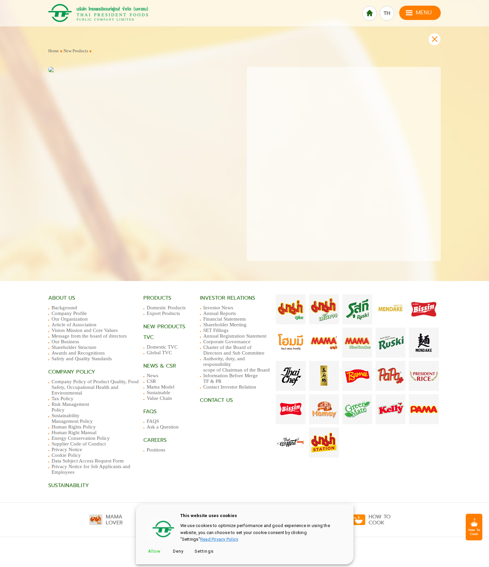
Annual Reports (219, 313)
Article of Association (74, 324)
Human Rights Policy (74, 426)
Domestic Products (166, 307)
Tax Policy (63, 398)
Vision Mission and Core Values (85, 330)
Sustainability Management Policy (72, 418)
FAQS (153, 421)
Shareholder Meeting (224, 324)
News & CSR (159, 366)
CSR (151, 381)
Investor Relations (227, 298)
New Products (76, 50)
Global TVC (159, 352)
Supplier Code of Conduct (79, 443)
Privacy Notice (67, 449)
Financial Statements (224, 319)
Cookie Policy (66, 455)
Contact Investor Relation (229, 387)
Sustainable (158, 392)
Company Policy (71, 372)
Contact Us (216, 400)
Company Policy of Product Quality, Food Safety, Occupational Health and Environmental (95, 387)
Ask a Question (163, 426)
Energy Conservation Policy (81, 438)
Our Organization (70, 319)
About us (61, 298)
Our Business (65, 341)
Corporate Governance (226, 341)
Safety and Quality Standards (82, 358)
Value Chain (159, 398)
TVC (148, 337)
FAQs (150, 412)
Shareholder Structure (74, 347)
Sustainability (68, 485)
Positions (156, 449)
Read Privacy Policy (219, 539)
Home (53, 50)
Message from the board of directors (89, 336)
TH (387, 13)
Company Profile (69, 313)
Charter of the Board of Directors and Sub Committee (233, 350)
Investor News (218, 307)
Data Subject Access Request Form (88, 460)
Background (64, 307)
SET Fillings (216, 330)
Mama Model (160, 387)
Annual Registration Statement (234, 336)
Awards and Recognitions (78, 353)
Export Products (163, 313)
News (152, 375)
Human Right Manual (74, 432)
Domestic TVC (162, 347)
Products (157, 298)
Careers (155, 440)
